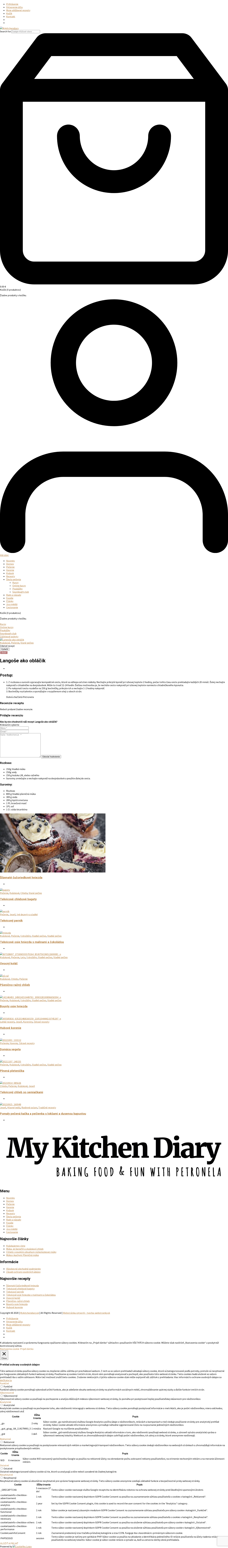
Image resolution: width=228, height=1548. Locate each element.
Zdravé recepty (41, 1021)
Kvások (10, 573)
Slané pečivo (27, 642)
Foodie (9, 598)
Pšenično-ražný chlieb (15, 985)
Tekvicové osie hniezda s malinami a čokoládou (32, 942)
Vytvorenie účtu (14, 7)
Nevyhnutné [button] (6, 1474)
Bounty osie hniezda (13, 1006)
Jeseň (12, 914)
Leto (22, 957)
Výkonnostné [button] (7, 1392)
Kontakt (10, 16)
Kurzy (15, 582)
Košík (9, 13)
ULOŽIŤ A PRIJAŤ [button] (9, 1543)
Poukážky (17, 588)
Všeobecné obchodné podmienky (23, 1268)
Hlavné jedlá (13, 1107)
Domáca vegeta (10, 1049)
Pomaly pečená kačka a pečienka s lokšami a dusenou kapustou (43, 1113)
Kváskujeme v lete (15, 1245)
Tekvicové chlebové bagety (18, 899)
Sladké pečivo (39, 935)
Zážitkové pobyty (9, 636)
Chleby (24, 893)
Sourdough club (20, 591)
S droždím (25, 935)
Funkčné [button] (4, 1383)
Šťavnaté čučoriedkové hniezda (21, 877)
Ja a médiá (11, 604)
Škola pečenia (13, 579)
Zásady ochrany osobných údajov (23, 1271)
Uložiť (4, 652)
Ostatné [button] (4, 1465)
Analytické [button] (5, 1402)
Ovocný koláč (9, 963)
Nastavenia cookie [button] (9, 1348)
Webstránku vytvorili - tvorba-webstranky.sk (86, 1312)
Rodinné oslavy (29, 1107)
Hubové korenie (10, 1028)
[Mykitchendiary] (9, 28)
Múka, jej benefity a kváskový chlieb (24, 1248)
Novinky (10, 560)
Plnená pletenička (12, 1071)
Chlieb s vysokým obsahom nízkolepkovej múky (31, 1251)
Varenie (10, 570)
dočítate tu (6, 1380)
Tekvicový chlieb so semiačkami (21, 1092)
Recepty (10, 576)
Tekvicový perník (11, 920)
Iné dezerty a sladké (27, 914)
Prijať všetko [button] (27, 1348)
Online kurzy (19, 585)
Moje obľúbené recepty (18, 10)
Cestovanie (12, 607)
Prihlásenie (12, 4)
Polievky (4, 1043)
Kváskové (5, 642)
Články (9, 601)
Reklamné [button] (5, 1439)
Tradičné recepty (47, 1107)
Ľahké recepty (7, 1021)
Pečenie (10, 567)
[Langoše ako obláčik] (12, 639)
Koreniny (28, 1021)
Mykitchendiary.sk (29, 1312)
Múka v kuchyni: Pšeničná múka (22, 1255)
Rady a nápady (13, 594)
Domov (10, 563)
